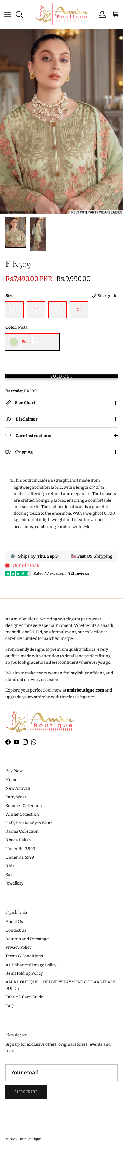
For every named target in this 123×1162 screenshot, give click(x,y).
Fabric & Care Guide (24, 997)
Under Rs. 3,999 (20, 848)
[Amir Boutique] (61, 14)
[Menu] (7, 14)
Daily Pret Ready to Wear (28, 823)
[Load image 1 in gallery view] (61, 121)
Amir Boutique (29, 1139)
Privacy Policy (18, 947)
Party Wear (15, 797)
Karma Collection (22, 831)
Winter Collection (22, 814)
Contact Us (15, 930)
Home (11, 779)
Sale (9, 874)
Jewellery (14, 883)
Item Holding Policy (24, 973)
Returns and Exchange (27, 939)
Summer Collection (23, 805)
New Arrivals (18, 788)
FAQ (9, 1006)
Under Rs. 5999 (19, 857)
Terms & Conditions (24, 956)
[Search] (22, 14)
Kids (9, 866)
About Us (14, 921)
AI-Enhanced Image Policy (30, 965)
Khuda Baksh (18, 840)
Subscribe (26, 1092)
